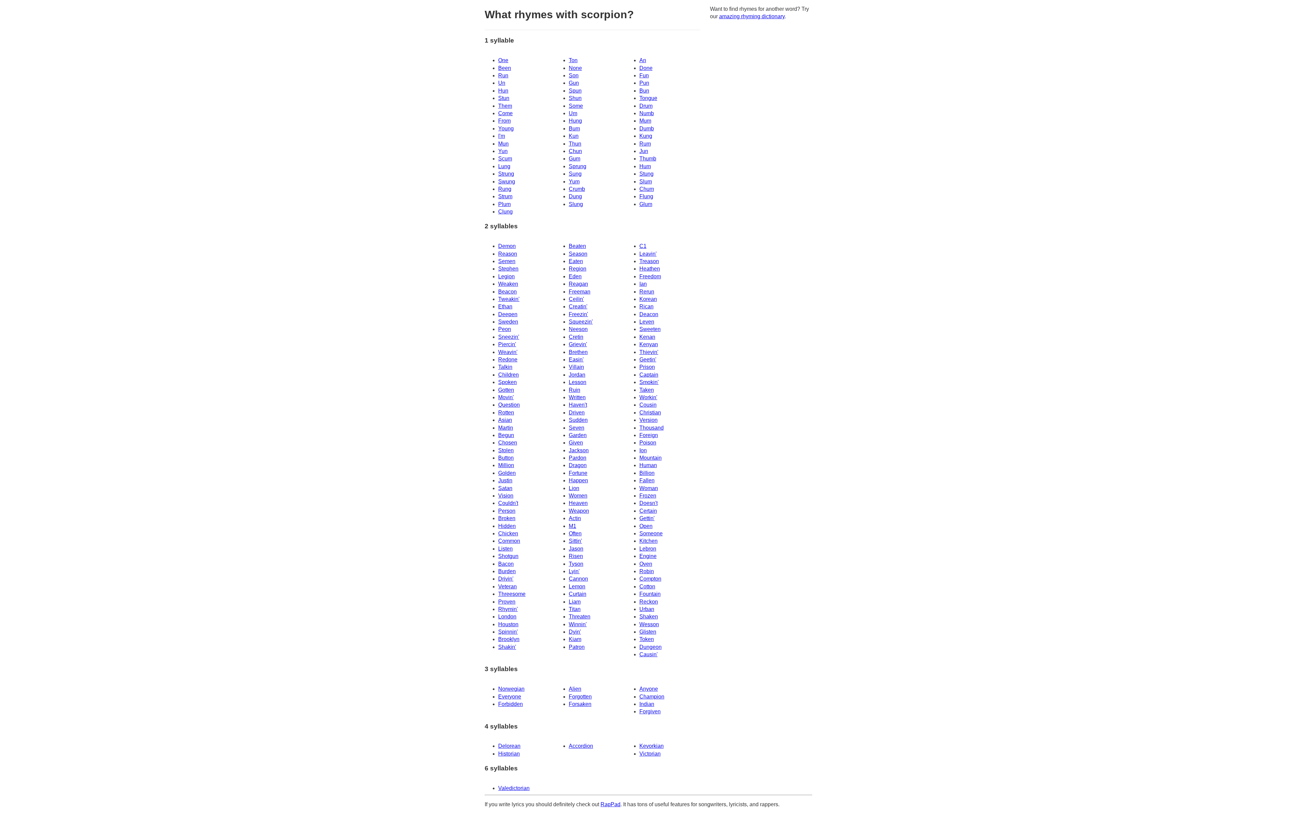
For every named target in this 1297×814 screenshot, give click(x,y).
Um (573, 113)
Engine (648, 556)
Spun (575, 91)
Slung (576, 204)
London (507, 616)
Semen (506, 261)
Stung (646, 174)
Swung (506, 181)
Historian (509, 754)
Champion (651, 696)
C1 (642, 246)
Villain (576, 367)
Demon (507, 246)
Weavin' (507, 352)
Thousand (651, 428)
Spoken (507, 382)
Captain (648, 375)
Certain (648, 511)
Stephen (508, 269)
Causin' (648, 654)
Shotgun (508, 556)
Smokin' (649, 382)
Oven (645, 564)
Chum (646, 189)
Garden (578, 435)
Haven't (578, 405)
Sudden (578, 420)
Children (508, 375)
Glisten (647, 632)
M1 (572, 526)
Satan (505, 488)
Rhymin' (508, 609)
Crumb (577, 189)
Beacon (507, 292)
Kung (645, 136)
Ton (573, 60)
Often (575, 533)
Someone (651, 533)
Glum (645, 204)
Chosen (507, 443)
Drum (646, 106)
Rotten (506, 412)
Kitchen (648, 541)
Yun (503, 151)
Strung (506, 174)
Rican (646, 306)
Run (503, 75)
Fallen (647, 480)
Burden (507, 571)
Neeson (578, 329)
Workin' (648, 397)
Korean (648, 299)
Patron (577, 647)
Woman (648, 488)
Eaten (576, 261)
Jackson (579, 450)
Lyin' (574, 571)
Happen (578, 480)
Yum (574, 181)
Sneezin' (508, 337)
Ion (643, 450)
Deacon (648, 314)
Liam (575, 602)
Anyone (648, 689)
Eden (575, 276)
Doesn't (648, 503)
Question (509, 405)
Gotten (506, 390)
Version (648, 420)
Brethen (578, 352)
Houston (508, 624)
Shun (575, 98)
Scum (505, 158)
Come (505, 113)
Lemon (577, 586)
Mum (645, 121)
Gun (574, 83)
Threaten (579, 616)
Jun (643, 151)
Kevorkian (651, 746)
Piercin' (507, 344)
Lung (504, 166)
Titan (575, 609)
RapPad (610, 804)
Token (646, 639)
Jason (576, 549)
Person (506, 511)
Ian (643, 284)
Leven (646, 322)
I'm (501, 136)
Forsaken (580, 704)
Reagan (578, 284)
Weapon (579, 511)
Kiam (575, 639)
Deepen (507, 314)
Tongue (648, 98)
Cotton (647, 586)
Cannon (578, 579)
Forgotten (580, 696)
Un (501, 83)
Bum (574, 128)
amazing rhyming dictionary (752, 16)
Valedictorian (514, 788)
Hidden (507, 526)
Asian (505, 420)
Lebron (647, 549)
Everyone (509, 696)
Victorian (650, 754)
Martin (505, 428)
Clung (505, 211)
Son (574, 75)
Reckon (648, 602)
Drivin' (505, 579)
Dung (575, 196)
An (642, 60)
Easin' (576, 359)
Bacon (506, 564)
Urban (646, 609)
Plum (504, 204)
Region (577, 269)
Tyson (576, 564)
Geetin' (647, 359)
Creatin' (578, 306)
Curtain (577, 594)
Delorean (509, 746)
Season (578, 254)
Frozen (647, 496)
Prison (647, 367)
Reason (507, 254)
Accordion (581, 746)
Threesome (512, 594)
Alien (575, 689)
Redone (507, 359)
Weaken (508, 284)
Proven (506, 602)
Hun (503, 91)
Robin (646, 571)
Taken (646, 390)
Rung (504, 189)
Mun (503, 144)
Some (576, 106)
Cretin (576, 337)
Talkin (505, 367)
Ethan (505, 306)
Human (648, 465)
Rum (645, 144)
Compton (650, 579)
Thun (575, 144)
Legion (506, 276)
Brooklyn (508, 639)
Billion (647, 473)
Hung (575, 121)
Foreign (648, 435)
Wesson (649, 624)
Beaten (577, 246)
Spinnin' (508, 632)
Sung (575, 174)
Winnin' (578, 624)
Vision (505, 496)
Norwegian (511, 689)
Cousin (648, 405)
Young (506, 128)
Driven (577, 412)
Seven (576, 428)
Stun (503, 98)
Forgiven (650, 711)
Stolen (506, 450)
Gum (574, 158)
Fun (644, 75)
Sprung (577, 166)
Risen (576, 556)
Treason (649, 261)
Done (646, 68)
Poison (647, 443)
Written (577, 397)
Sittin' (575, 541)
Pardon (577, 458)
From (504, 121)
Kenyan (648, 344)
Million (506, 465)
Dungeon (650, 647)
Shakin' (507, 647)
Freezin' (578, 314)
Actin (575, 518)
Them (505, 106)
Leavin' (648, 254)
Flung (646, 196)
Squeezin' (581, 322)
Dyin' (575, 632)
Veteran (507, 586)
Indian (646, 704)
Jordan (577, 375)
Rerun (646, 292)
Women (578, 496)
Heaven (578, 503)
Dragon (578, 465)
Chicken (508, 533)
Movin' (506, 397)
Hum (645, 166)
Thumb (647, 158)
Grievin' (578, 344)
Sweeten (650, 329)
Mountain (650, 458)
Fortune (578, 473)
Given (576, 443)
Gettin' (647, 518)
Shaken (648, 616)
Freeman (579, 292)
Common (509, 541)
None (575, 68)
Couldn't (508, 503)
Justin (505, 480)
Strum (505, 196)
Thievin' (648, 352)
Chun (575, 151)
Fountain (650, 594)
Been (504, 68)
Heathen (649, 269)
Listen (505, 549)
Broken (506, 518)
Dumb (646, 128)
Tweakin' (508, 299)
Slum (645, 181)
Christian (650, 412)
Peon (504, 329)
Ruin (574, 390)
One (503, 60)
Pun (644, 83)
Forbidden (510, 704)
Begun (506, 435)
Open (646, 526)
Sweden (508, 322)
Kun (574, 136)
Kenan (647, 337)
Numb (646, 113)
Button (506, 458)
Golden (507, 473)
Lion (574, 488)
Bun (644, 91)
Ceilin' (576, 299)
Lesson (577, 382)
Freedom (650, 276)
